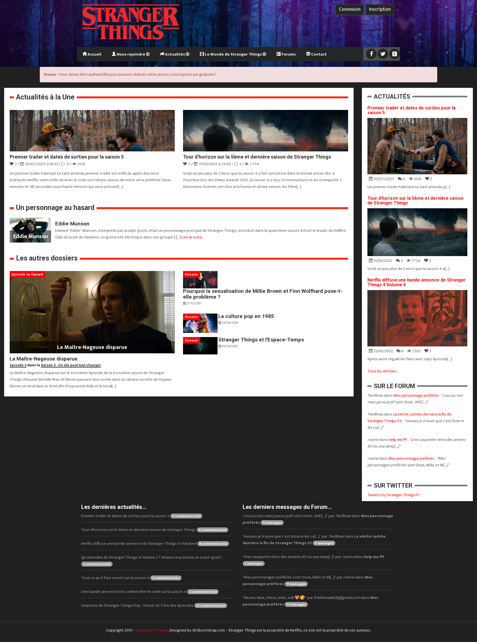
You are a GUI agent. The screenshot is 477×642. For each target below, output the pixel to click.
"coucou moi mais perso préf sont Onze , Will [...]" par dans (318, 519)
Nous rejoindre (131, 54)
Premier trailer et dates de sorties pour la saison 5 (67, 157)
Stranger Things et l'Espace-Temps (261, 339)
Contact (318, 54)
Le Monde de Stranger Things (233, 54)
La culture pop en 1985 (246, 316)
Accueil (94, 54)
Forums (288, 54)
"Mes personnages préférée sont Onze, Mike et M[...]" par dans (308, 580)
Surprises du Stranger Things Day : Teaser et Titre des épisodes (153, 605)
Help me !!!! (398, 439)
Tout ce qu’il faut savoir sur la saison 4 (130, 577)
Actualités (175, 54)
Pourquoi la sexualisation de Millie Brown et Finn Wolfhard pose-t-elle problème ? (262, 294)
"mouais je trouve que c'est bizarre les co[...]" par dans (314, 539)
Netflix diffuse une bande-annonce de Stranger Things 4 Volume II (416, 282)
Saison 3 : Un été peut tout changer (71, 365)
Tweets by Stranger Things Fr (393, 494)
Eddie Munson (72, 223)
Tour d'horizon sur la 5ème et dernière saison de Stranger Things (257, 157)
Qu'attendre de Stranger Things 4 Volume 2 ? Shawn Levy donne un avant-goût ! (151, 560)
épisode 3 (18, 365)
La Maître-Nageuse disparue (44, 359)
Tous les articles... (383, 371)
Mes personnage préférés (416, 395)
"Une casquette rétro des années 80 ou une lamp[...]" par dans (313, 559)
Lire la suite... (193, 237)
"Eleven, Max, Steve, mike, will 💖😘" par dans (310, 601)
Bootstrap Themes (152, 630)
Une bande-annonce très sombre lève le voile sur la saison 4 (149, 591)
